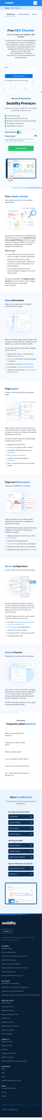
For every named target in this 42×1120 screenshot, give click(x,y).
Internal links (12, 544)
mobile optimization (18, 455)
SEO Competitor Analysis (11, 964)
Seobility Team (7, 1045)
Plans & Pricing (7, 1042)
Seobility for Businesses (10, 983)
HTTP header (12, 627)
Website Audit (7, 948)
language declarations (25, 367)
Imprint (4, 1096)
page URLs (14, 372)
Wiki (3, 1073)
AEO (13, 690)
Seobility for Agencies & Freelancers (15, 987)
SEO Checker (11, 14)
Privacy (4, 1092)
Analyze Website (19, 76)
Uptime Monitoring (8, 972)
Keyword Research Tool (16, 868)
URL (6, 67)
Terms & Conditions (9, 1088)
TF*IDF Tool (13, 874)
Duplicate (10, 447)
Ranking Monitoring (9, 952)
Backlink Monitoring (9, 960)
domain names (30, 370)
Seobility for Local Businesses (12, 991)
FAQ (3, 1077)
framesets (11, 452)
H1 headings (11, 538)
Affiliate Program (8, 1057)
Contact (5, 1049)
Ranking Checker (24, 14)
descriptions (19, 356)
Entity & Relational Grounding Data (14, 1061)
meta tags (11, 359)
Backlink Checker (14, 845)
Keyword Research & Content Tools (14, 968)
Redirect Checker (15, 834)
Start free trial (21, 148)
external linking (31, 550)
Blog (3, 1069)
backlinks (8, 694)
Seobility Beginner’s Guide (11, 1080)
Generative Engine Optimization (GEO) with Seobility (21, 995)
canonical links (28, 364)
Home (7, 8)
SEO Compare (14, 828)
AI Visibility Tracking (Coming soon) (14, 956)
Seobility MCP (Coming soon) (12, 976)
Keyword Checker (15, 822)
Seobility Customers (9, 1053)
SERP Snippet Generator (17, 857)
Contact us (7, 931)
